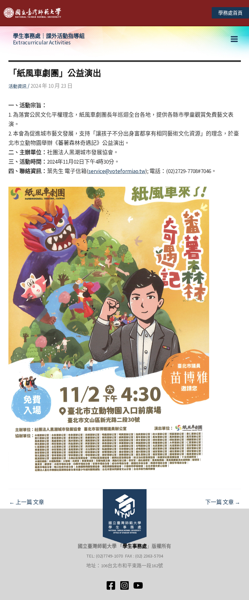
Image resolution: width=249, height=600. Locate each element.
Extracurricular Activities (49, 39)
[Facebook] (111, 585)
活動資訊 (17, 86)
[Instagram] (124, 585)
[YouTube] (138, 585)
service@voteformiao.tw (117, 171)
